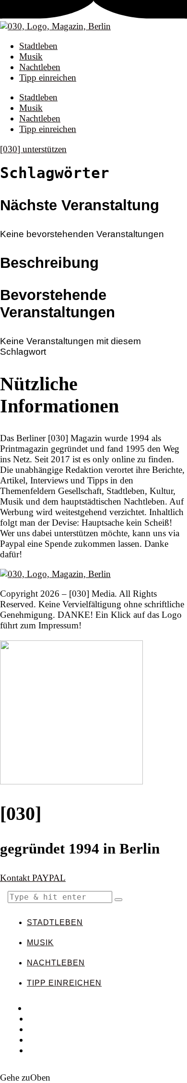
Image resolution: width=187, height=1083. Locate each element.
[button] (118, 899)
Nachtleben (39, 67)
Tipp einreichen (47, 77)
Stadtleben (38, 46)
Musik (31, 56)
